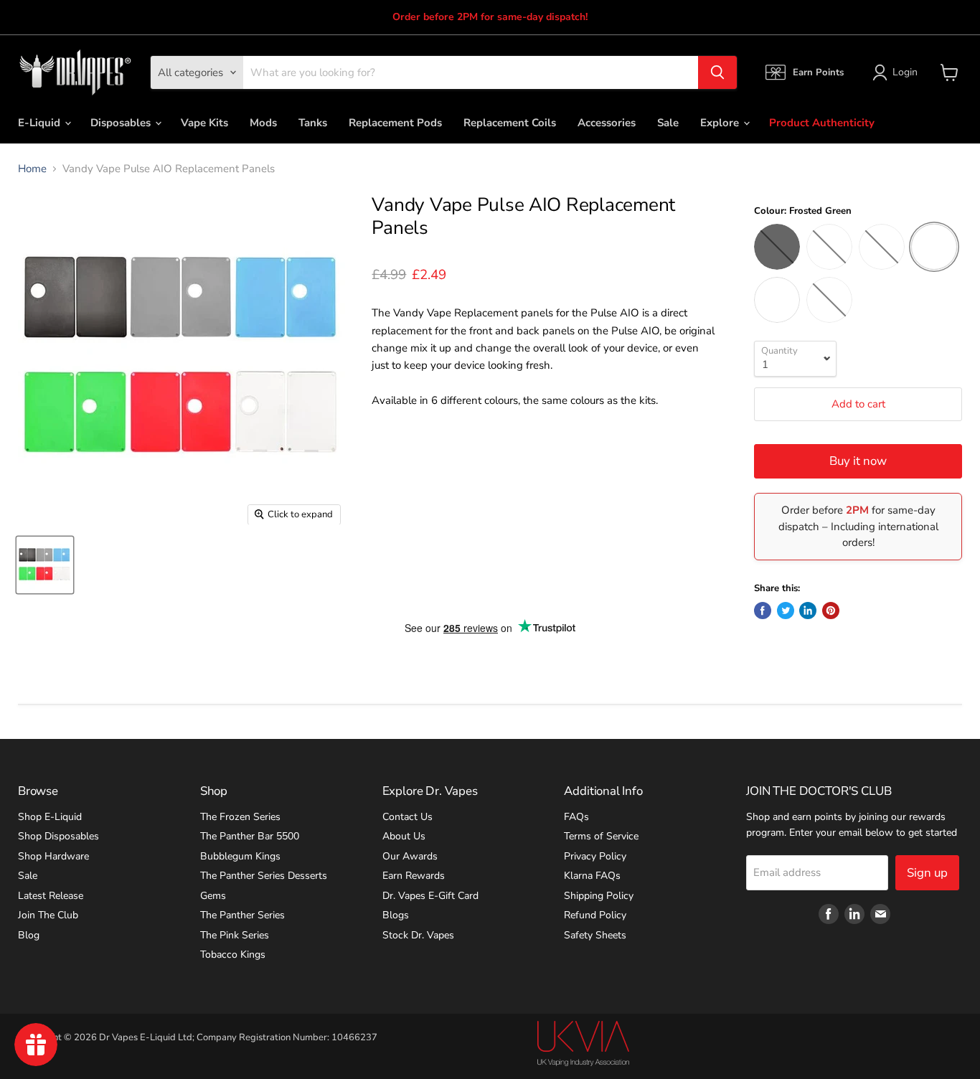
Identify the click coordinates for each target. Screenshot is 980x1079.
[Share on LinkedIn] (807, 610)
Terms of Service (601, 836)
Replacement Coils (509, 123)
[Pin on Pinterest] (830, 610)
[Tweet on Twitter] (785, 610)
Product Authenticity (822, 123)
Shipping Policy (598, 896)
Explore (721, 123)
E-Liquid (40, 123)
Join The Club (48, 915)
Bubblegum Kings (240, 856)
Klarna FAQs (592, 875)
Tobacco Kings (232, 954)
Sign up (927, 872)
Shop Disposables (58, 836)
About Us (403, 836)
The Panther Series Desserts (263, 875)
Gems (213, 896)
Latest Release (50, 896)
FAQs (576, 817)
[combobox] (470, 72)
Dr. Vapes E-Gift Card (430, 896)
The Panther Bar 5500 (249, 836)
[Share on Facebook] (762, 610)
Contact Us (407, 817)
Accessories (607, 123)
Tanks (312, 123)
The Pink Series (234, 935)
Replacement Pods (395, 123)
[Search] (717, 72)
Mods (263, 123)
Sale (668, 123)
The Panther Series (242, 915)
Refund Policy (595, 915)
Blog (28, 935)
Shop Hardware (53, 856)
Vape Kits (204, 123)
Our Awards (410, 856)
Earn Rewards (413, 875)
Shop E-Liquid (50, 817)
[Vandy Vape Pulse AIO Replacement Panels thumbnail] (45, 565)
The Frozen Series (240, 817)
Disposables (122, 123)
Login (905, 72)
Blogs (395, 915)
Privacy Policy (595, 856)
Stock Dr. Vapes (418, 935)
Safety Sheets (595, 935)
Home (32, 169)
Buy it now (858, 461)
